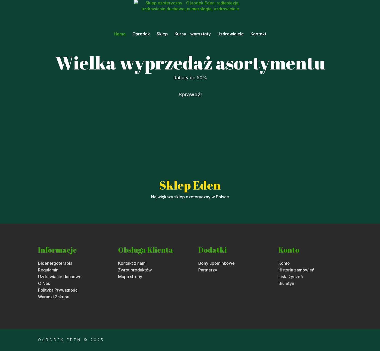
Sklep (162, 34)
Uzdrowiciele (230, 34)
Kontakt (258, 34)
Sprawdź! (190, 94)
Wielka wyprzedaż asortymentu (190, 62)
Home (120, 34)
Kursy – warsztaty (192, 34)
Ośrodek (141, 34)
